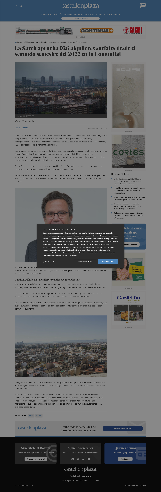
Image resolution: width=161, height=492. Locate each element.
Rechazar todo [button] (85, 262)
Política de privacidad (69, 256)
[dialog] (80, 246)
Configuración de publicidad (62, 253)
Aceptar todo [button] (108, 262)
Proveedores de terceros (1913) (99, 241)
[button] (49, 261)
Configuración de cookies (52, 256)
